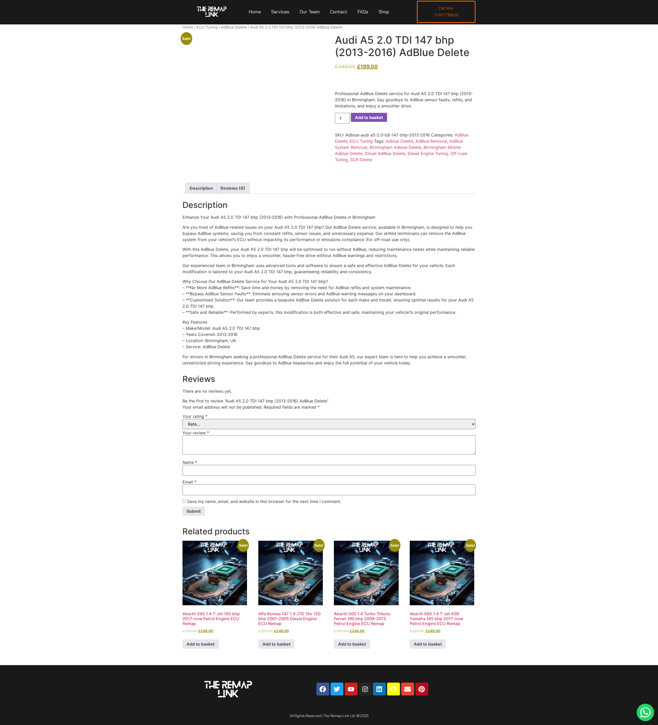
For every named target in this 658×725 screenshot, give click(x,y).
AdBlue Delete (234, 27)
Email (189, 482)
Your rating (194, 416)
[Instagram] (365, 689)
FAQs (363, 12)
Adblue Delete (399, 141)
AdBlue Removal (431, 141)
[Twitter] (337, 689)
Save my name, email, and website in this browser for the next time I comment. (264, 501)
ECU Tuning (207, 27)
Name (189, 462)
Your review (195, 433)
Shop (384, 12)
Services (280, 12)
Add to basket (369, 117)
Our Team (310, 12)
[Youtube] (351, 689)
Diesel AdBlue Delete (385, 153)
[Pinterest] (421, 689)
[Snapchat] (393, 689)
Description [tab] (201, 188)
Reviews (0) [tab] (233, 188)
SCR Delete (361, 159)
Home (255, 12)
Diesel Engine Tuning (428, 153)
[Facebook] (322, 689)
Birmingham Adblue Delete (395, 147)
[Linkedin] (379, 689)
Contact (338, 12)
